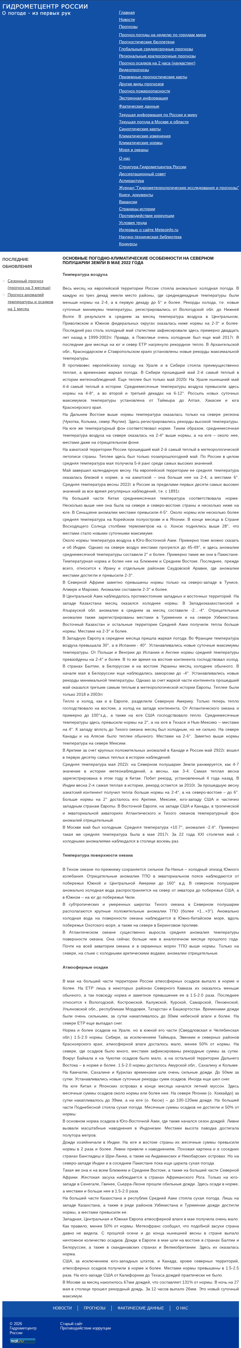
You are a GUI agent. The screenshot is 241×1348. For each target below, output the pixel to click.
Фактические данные (139, 106)
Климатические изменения (145, 136)
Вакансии (128, 201)
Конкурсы (128, 243)
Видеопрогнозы (134, 69)
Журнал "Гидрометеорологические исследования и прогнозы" (179, 187)
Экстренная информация (143, 98)
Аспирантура (131, 180)
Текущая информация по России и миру (158, 114)
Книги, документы (136, 194)
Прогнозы (128, 26)
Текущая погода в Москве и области (154, 121)
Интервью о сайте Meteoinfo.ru (148, 229)
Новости (127, 19)
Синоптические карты (140, 128)
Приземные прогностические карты (153, 76)
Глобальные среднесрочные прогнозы (156, 48)
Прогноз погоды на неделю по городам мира (162, 34)
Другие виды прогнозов (141, 83)
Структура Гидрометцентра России (152, 166)
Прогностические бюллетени (147, 41)
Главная (127, 12)
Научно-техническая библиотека (150, 236)
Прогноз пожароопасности (144, 91)
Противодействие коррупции (146, 215)
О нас (124, 158)
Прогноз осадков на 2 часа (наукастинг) (157, 63)
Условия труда (133, 222)
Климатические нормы (141, 142)
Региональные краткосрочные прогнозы (157, 56)
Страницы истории (137, 208)
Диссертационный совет (142, 173)
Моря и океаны (133, 149)
